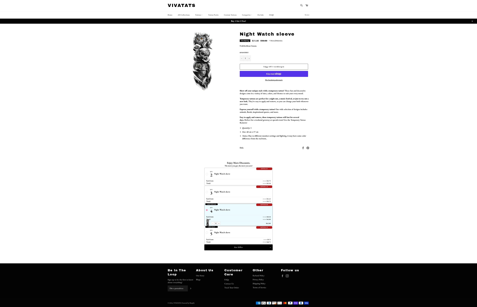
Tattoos (198, 15)
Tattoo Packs (213, 15)
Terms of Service (259, 287)
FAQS (271, 15)
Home (170, 15)
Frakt (242, 46)
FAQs (226, 279)
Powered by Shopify (188, 303)
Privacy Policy (258, 279)
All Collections (184, 15)
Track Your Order (231, 287)
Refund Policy (258, 275)
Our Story (200, 275)
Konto (307, 15)
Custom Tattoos (230, 15)
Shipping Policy (259, 283)
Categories (246, 15)
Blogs (198, 279)
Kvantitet (244, 53)
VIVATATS (182, 5)
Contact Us (229, 283)
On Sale (261, 15)
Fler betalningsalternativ (274, 80)
